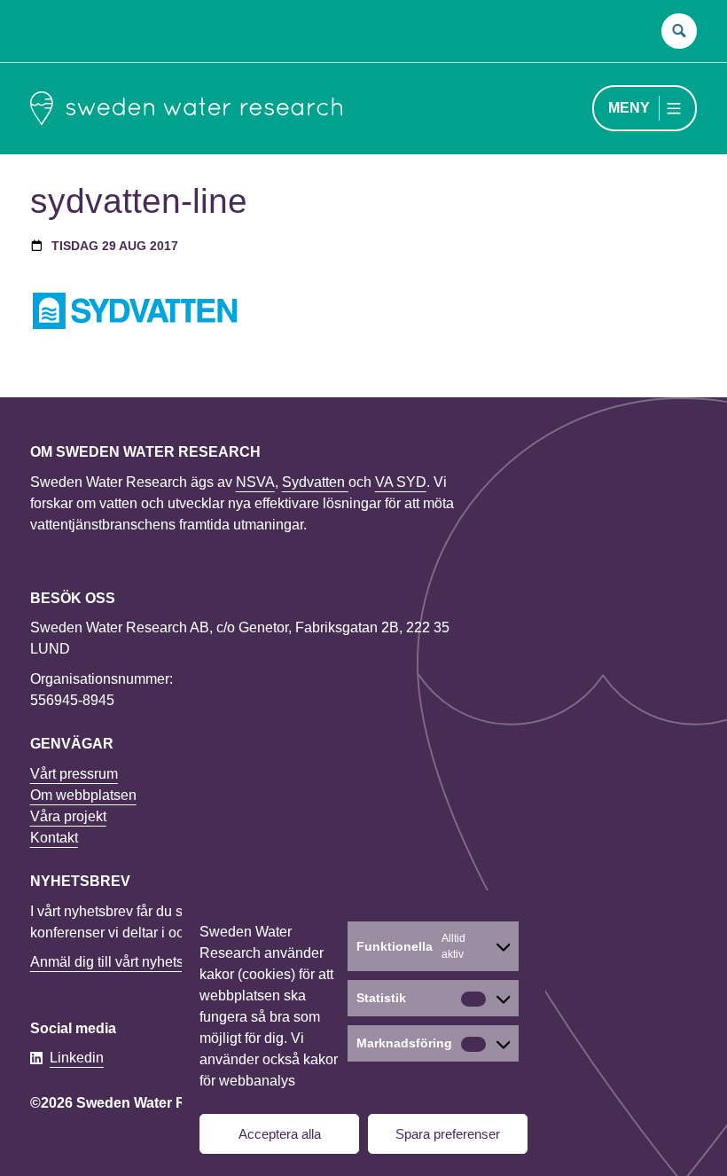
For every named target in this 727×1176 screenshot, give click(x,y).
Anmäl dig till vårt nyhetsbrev (120, 961)
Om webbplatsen (83, 795)
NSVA (255, 482)
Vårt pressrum (74, 773)
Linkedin (77, 1057)
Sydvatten (315, 482)
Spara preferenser (447, 1133)
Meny (629, 107)
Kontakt (54, 837)
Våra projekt (68, 816)
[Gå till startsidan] (186, 108)
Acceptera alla (279, 1133)
